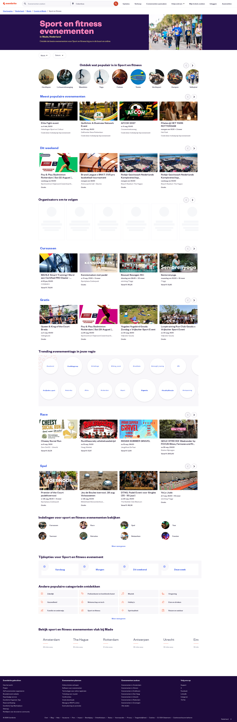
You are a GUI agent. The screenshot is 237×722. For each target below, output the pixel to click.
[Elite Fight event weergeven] (59, 111)
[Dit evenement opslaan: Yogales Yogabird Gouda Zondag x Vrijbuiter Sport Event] (148, 320)
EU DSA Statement (164, 717)
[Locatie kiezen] (72, 3)
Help (57, 717)
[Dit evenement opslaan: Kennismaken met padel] (108, 268)
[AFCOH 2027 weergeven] (138, 111)
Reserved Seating (9, 703)
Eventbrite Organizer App (12, 700)
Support (183, 685)
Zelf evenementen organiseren (13, 691)
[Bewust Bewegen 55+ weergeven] (138, 262)
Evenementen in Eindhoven (130, 691)
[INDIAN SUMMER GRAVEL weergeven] (138, 429)
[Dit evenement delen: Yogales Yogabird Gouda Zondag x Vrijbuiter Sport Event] (154, 320)
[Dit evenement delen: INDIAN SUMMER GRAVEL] (154, 435)
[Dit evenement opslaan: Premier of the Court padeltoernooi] (68, 486)
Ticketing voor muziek (70, 694)
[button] (177, 3)
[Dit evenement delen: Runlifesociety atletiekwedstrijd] (114, 435)
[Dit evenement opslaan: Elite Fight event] (68, 117)
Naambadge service (10, 697)
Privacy (129, 717)
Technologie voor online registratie (74, 691)
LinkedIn (184, 694)
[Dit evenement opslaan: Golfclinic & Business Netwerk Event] (108, 117)
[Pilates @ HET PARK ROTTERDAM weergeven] (178, 111)
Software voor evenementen (72, 688)
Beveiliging (89, 717)
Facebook (184, 691)
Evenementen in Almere (129, 688)
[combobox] (94, 4)
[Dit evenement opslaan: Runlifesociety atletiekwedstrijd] (108, 435)
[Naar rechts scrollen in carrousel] (192, 65)
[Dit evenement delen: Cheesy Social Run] (74, 435)
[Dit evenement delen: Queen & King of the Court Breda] (74, 320)
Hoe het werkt (8, 685)
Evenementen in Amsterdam (131, 685)
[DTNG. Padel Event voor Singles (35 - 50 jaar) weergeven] (138, 480)
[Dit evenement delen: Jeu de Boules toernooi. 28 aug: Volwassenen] (114, 486)
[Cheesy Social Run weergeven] (59, 429)
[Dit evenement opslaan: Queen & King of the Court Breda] (68, 320)
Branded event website (11, 694)
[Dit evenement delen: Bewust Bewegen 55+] (154, 268)
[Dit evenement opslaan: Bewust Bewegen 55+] (148, 268)
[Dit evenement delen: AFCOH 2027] (154, 117)
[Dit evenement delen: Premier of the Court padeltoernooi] (74, 486)
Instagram (184, 697)
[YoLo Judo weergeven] (178, 480)
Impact (80, 717)
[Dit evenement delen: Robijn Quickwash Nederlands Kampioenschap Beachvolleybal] (154, 168)
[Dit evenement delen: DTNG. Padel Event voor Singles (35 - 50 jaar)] (154, 486)
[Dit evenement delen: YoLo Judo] (194, 486)
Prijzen (5, 688)
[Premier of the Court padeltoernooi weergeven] (59, 480)
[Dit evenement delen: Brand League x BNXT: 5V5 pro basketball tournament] (114, 168)
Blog (52, 717)
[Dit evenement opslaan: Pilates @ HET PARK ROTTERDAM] (188, 117)
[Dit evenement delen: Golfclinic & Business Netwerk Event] (114, 117)
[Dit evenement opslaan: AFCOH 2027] (148, 117)
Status (110, 717)
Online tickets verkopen (70, 685)
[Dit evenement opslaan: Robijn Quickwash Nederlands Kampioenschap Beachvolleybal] (148, 168)
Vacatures (65, 717)
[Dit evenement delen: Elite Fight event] (74, 117)
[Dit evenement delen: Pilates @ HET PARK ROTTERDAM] (194, 117)
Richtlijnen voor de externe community (16, 711)
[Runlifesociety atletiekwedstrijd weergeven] (98, 429)
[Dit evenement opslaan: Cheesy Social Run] (68, 435)
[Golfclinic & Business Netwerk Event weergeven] (98, 111)
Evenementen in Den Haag (130, 694)
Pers (73, 717)
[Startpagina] (10, 3)
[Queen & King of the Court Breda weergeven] (59, 314)
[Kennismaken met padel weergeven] (98, 262)
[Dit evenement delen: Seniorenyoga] (194, 268)
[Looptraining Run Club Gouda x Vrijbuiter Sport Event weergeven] (178, 314)
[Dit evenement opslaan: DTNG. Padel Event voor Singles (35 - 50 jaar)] (148, 486)
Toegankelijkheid (140, 717)
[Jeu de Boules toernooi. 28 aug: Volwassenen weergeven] (98, 480)
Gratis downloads (68, 700)
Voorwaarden (119, 717)
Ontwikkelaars (100, 717)
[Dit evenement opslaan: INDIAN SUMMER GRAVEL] (148, 435)
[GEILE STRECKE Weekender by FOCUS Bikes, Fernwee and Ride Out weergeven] (178, 429)
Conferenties (66, 697)
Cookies (152, 717)
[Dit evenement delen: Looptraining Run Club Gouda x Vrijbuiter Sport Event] (194, 320)
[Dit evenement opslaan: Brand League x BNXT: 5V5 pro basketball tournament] (108, 168)
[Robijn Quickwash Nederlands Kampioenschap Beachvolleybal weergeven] (138, 162)
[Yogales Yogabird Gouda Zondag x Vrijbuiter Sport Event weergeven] (138, 314)
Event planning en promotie (71, 705)
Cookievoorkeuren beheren (182, 717)
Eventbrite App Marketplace (12, 705)
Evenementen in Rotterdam (130, 700)
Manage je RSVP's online (70, 703)
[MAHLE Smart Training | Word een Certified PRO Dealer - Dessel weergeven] (59, 262)
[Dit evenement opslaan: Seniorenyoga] (188, 268)
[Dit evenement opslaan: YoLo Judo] (188, 486)
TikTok (183, 700)
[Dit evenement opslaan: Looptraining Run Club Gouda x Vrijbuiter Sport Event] (188, 320)
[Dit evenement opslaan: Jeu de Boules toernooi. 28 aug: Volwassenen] (108, 486)
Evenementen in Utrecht (129, 697)
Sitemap (6, 708)
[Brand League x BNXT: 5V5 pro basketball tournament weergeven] (98, 162)
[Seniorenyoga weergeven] (178, 262)
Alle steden (125, 705)
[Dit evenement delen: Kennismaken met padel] (114, 268)
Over (46, 717)
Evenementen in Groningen (130, 703)
